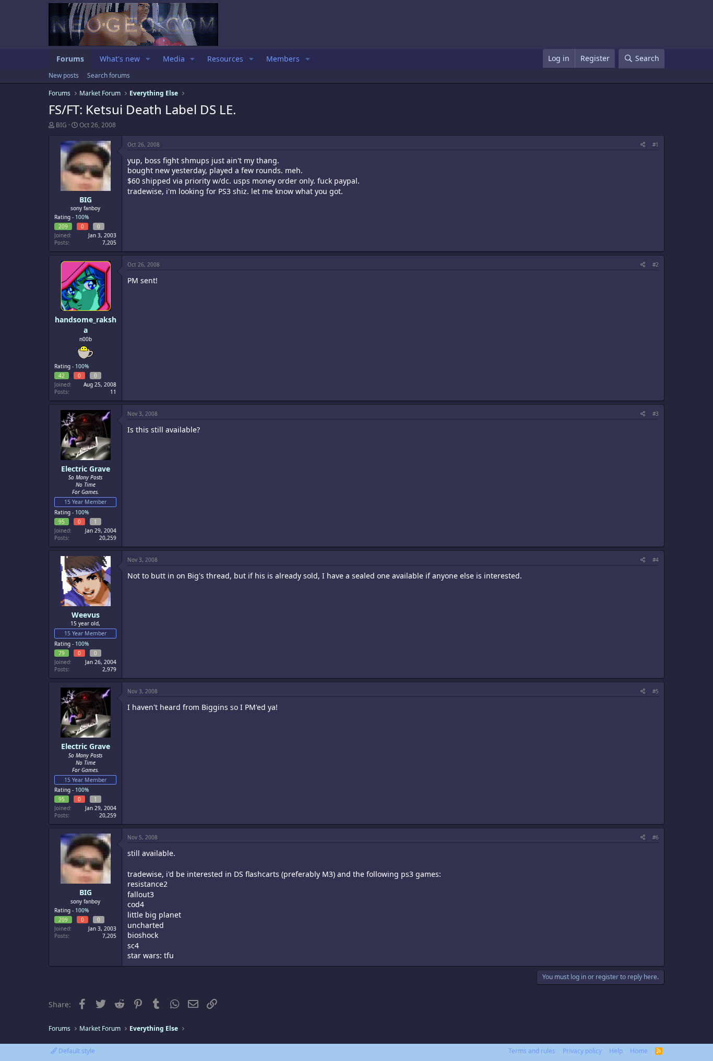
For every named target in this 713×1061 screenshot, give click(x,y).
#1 (655, 144)
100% (82, 217)
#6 (655, 837)
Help (616, 1050)
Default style (76, 1050)
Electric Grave (85, 469)
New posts (64, 75)
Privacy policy (582, 1050)
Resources (225, 59)
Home (639, 1050)
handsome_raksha (85, 325)
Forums (70, 59)
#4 (655, 559)
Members (283, 59)
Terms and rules (531, 1050)
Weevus (86, 615)
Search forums (108, 75)
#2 (655, 264)
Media (174, 59)
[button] (148, 59)
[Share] (643, 144)
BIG (61, 124)
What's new (120, 59)
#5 (655, 691)
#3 (655, 413)
